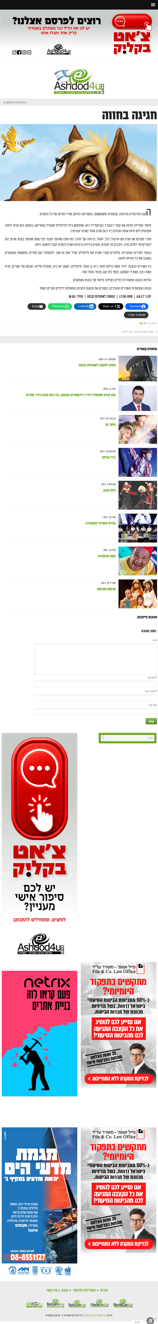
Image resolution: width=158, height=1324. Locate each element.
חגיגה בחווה (129, 115)
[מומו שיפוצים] (136, 561)
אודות (104, 1290)
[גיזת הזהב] (136, 495)
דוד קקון (143, 323)
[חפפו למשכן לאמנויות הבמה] (136, 368)
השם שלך (151, 678)
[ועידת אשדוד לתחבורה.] (136, 528)
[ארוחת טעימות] (136, 594)
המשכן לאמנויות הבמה (145, 332)
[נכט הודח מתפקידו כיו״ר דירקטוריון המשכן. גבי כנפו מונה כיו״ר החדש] (136, 398)
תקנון (65, 1290)
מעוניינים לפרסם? (84, 1290)
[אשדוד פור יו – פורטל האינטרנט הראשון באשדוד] (79, 78)
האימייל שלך (150, 691)
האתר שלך (153, 705)
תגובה (154, 640)
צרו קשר (51, 1290)
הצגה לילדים (128, 332)
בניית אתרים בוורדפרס (95, 1315)
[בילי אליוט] (136, 462)
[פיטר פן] (136, 429)
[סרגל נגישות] (151, 1320)
